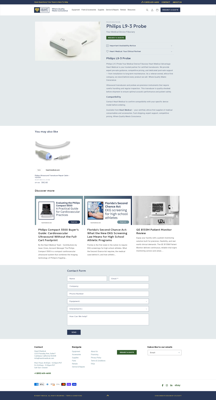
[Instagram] (167, 385)
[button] (76, 10)
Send (74, 332)
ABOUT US (177, 2)
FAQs (93, 364)
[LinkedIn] (171, 385)
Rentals (75, 364)
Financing (94, 354)
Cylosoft (178, 396)
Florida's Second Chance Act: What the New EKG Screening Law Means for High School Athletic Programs (107, 235)
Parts (74, 361)
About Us (94, 351)
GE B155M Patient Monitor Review (154, 231)
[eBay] (178, 385)
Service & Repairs (78, 367)
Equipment (76, 351)
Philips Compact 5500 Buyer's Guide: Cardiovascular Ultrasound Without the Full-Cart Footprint (58, 235)
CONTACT (166, 2)
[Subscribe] (178, 352)
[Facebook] (163, 385)
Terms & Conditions (98, 361)
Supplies (75, 358)
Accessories (76, 354)
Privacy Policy (96, 358)
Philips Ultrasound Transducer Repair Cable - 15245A (52, 176)
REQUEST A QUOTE (170, 10)
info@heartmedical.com (44, 358)
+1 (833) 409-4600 (151, 2)
